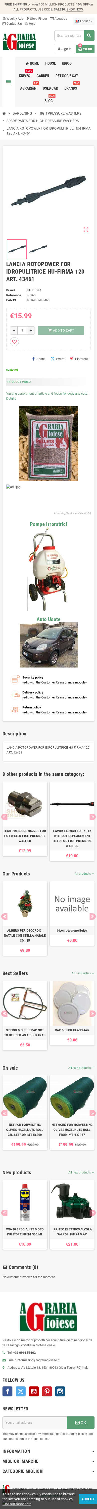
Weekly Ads (12, 18)
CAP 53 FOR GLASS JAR (72, 1030)
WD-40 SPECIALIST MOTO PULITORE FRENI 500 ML (25, 1232)
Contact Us (14, 23)
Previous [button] (4, 817)
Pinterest (81, 359)
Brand (10, 290)
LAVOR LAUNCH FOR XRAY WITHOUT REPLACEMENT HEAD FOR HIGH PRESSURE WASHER (72, 838)
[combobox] (74, 35)
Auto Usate (48, 619)
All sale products (81, 1068)
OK (83, 1422)
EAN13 (11, 300)
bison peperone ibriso (72, 930)
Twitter (21, 1391)
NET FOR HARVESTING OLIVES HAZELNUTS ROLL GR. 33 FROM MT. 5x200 (24, 1130)
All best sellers (83, 973)
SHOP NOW (74, 9)
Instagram (60, 1391)
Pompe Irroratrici (48, 524)
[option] (24, 819)
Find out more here (16, 1504)
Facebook (7, 1391)
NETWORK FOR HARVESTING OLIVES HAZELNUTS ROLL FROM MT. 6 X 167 (72, 1130)
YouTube (34, 1391)
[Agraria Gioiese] (19, 41)
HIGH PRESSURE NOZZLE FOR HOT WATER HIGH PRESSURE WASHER (25, 836)
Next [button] (93, 817)
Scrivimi (12, 370)
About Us (60, 18)
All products (85, 873)
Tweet (59, 359)
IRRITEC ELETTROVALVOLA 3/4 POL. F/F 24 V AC (72, 1232)
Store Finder (36, 18)
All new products (81, 1172)
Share (41, 359)
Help (30, 23)
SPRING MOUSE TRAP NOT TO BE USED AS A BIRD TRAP (25, 1032)
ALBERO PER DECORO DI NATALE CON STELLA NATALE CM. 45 (25, 935)
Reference (13, 295)
